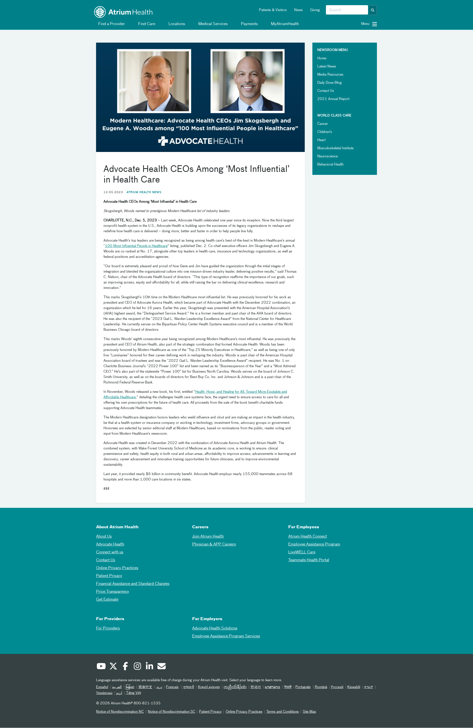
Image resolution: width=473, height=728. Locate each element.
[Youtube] (101, 667)
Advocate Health (110, 544)
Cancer (322, 124)
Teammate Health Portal (308, 560)
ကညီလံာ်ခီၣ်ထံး (235, 687)
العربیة (117, 687)
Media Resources (330, 74)
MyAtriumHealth (284, 24)
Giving (315, 10)
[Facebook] (125, 667)
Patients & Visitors (273, 10)
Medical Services (212, 24)
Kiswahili (353, 687)
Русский (337, 687)
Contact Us (325, 91)
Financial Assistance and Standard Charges (132, 584)
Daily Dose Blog (329, 82)
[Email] (161, 667)
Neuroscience (327, 156)
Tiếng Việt (133, 693)
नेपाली (287, 687)
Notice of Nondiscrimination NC (120, 711)
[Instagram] (137, 667)
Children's (324, 132)
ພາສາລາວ (272, 687)
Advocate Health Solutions (214, 628)
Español (102, 687)
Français (172, 687)
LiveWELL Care (301, 552)
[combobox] (347, 10)
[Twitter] (113, 667)
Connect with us (109, 552)
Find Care (146, 24)
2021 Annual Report (333, 99)
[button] (373, 10)
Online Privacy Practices (117, 568)
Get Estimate (107, 600)
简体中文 (145, 687)
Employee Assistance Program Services (226, 636)
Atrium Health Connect (307, 537)
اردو (119, 693)
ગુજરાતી (188, 687)
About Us (104, 537)
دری (159, 687)
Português (303, 687)
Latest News (326, 66)
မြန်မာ (130, 687)
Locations (176, 24)
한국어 (256, 687)
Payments (249, 24)
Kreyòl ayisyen (209, 687)
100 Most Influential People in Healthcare (136, 246)
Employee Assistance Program (314, 544)
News (298, 10)
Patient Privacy (109, 576)
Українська (104, 693)
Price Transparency (112, 592)
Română (321, 687)
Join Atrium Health (208, 537)
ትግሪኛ (368, 687)
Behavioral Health (330, 164)
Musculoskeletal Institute (335, 148)
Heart (321, 140)
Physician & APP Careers (214, 544)
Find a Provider (111, 24)
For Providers (108, 628)
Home (321, 58)
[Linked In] (149, 667)
